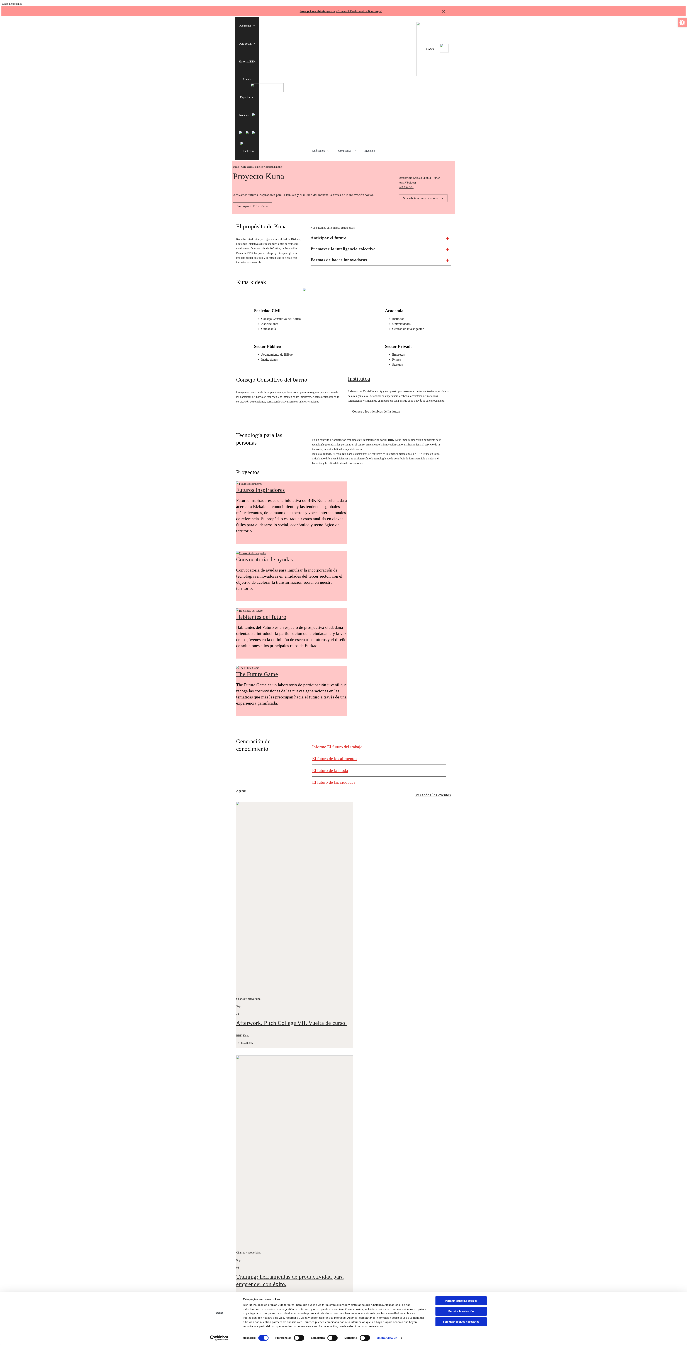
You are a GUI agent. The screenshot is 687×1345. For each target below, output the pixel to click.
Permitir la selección (461, 1311)
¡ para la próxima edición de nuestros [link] (340, 11)
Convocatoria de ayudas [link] (264, 559)
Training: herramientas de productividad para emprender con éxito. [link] (290, 1280)
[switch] (299, 1338)
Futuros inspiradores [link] (260, 490)
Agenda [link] (247, 79)
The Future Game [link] (257, 674)
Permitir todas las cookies (461, 1300)
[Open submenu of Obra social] (356, 150)
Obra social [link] (245, 43)
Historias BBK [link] (247, 61)
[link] (682, 22)
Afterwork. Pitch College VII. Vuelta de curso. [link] (291, 1023)
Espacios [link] (245, 97)
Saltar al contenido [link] (11, 3)
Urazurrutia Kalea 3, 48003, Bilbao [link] (419, 177)
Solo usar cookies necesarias (461, 1321)
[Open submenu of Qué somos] (329, 150)
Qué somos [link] (245, 25)
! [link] (381, 11)
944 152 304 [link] (406, 187)
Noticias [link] (244, 115)
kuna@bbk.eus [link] (407, 182)
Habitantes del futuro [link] (261, 617)
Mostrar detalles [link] (387, 1337)
